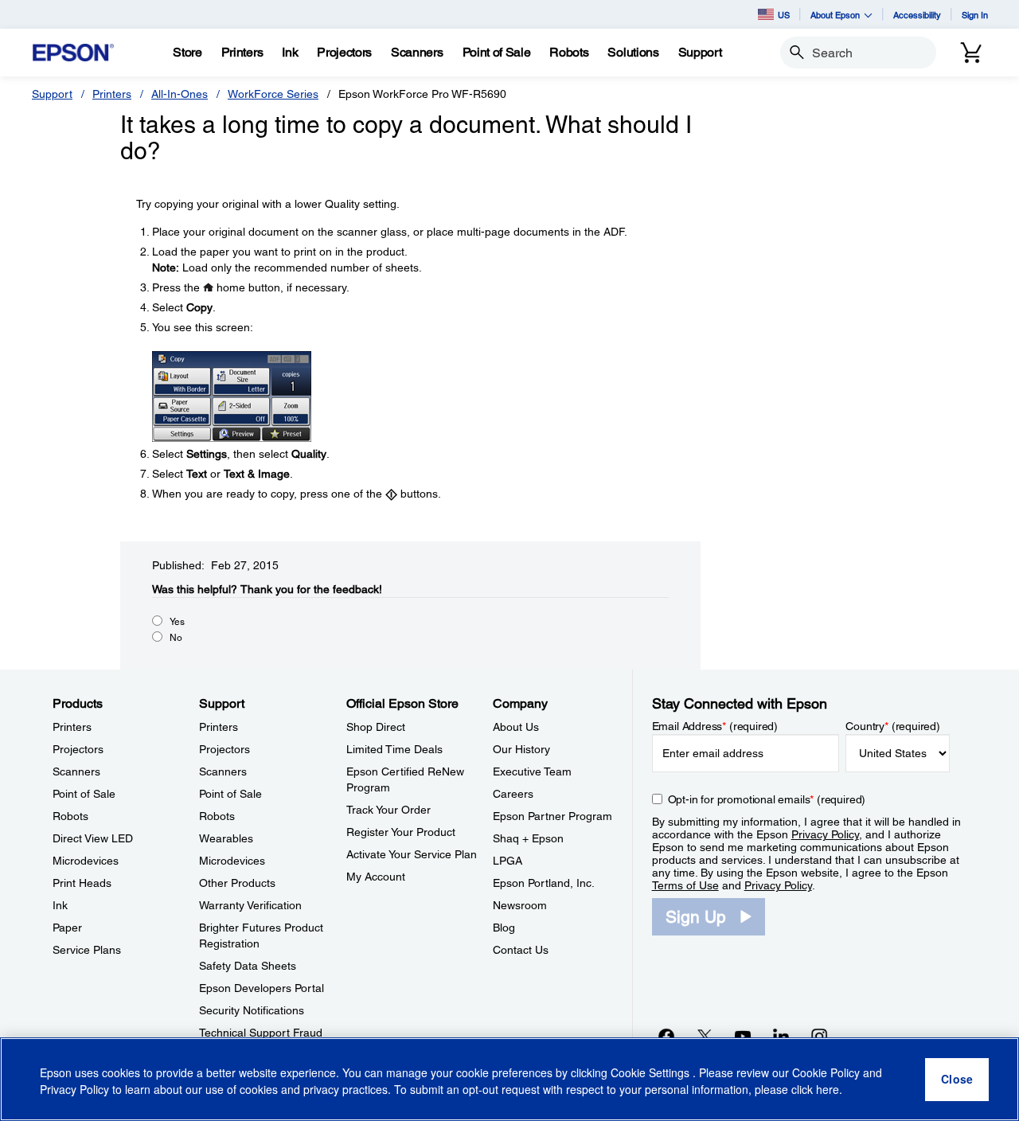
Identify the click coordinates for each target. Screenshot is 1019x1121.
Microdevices (86, 860)
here (827, 1090)
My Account (375, 876)
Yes (177, 621)
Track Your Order (388, 809)
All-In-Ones (179, 94)
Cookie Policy (826, 1073)
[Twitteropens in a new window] (704, 1035)
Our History (521, 749)
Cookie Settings (652, 1073)
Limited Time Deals (394, 749)
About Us (516, 727)
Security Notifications (251, 1010)
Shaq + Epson (528, 838)
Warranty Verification (250, 905)
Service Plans (87, 949)
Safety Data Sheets (247, 965)
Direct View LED (93, 838)
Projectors (78, 749)
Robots (70, 816)
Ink (60, 905)
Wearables (226, 838)
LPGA (507, 860)
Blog (504, 927)
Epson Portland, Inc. (544, 883)
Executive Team (532, 771)
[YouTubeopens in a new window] (742, 1035)
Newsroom (520, 905)
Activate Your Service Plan (411, 854)
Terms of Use (685, 885)
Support (52, 94)
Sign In (975, 15)
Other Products (237, 883)
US (784, 15)
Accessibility (917, 15)
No (176, 637)
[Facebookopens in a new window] (666, 1035)
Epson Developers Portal (261, 988)
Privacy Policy (825, 834)
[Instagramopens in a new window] (819, 1035)
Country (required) (892, 726)
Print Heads (82, 883)
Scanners (76, 771)
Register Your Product (400, 832)
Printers (111, 94)
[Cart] (971, 52)
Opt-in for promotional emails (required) (767, 799)
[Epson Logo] (73, 53)
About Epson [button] (835, 15)
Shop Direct (375, 727)
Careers (513, 793)
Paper (67, 927)
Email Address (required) (715, 726)
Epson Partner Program (552, 816)
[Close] (957, 1079)
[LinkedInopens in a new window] (781, 1035)
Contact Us (521, 949)
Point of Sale (84, 793)
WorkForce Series (273, 94)
